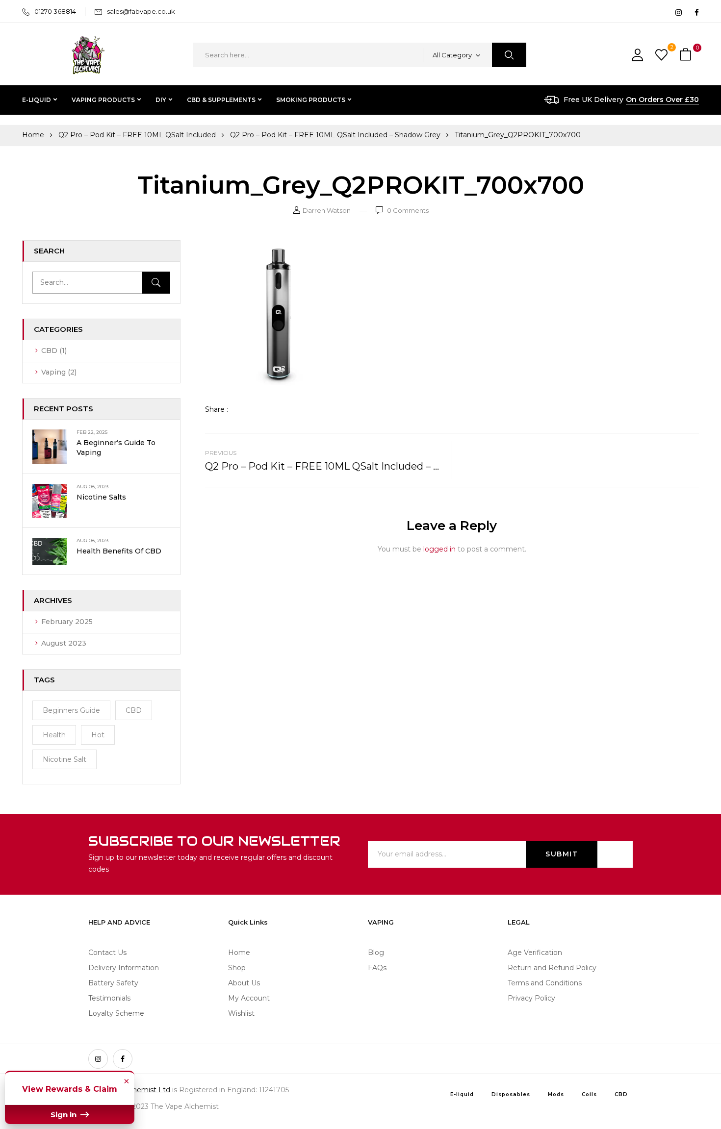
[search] (509, 55)
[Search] (156, 283)
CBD (49, 350)
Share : (216, 409)
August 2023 (63, 643)
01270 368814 (55, 11)
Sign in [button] (64, 1114)
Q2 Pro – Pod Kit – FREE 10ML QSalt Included (137, 134)
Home (33, 134)
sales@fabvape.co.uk (141, 11)
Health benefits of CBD (119, 551)
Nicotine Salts (101, 497)
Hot (97, 734)
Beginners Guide (71, 710)
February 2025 (67, 621)
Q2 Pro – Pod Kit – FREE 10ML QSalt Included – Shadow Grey (335, 134)
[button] (686, 55)
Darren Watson (327, 210)
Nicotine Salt (64, 759)
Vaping (53, 372)
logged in (439, 549)
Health (54, 734)
